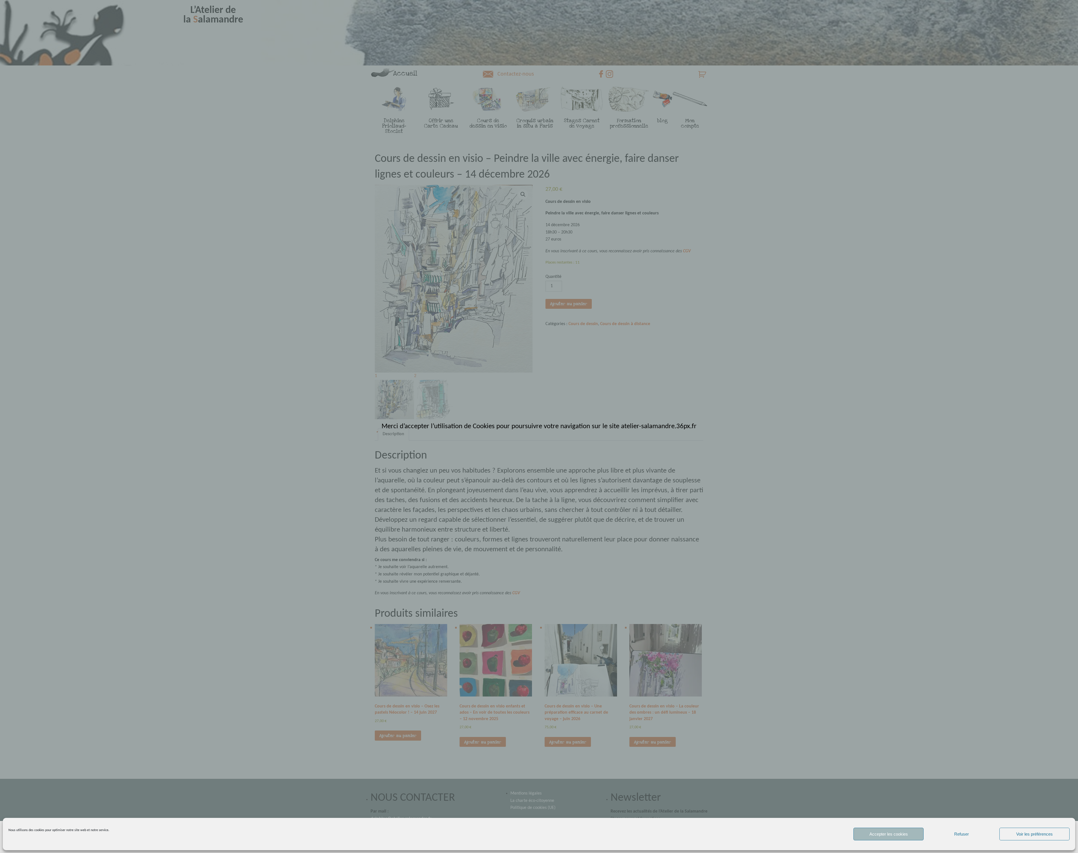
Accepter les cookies (888, 834)
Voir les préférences (1034, 834)
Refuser (961, 834)
